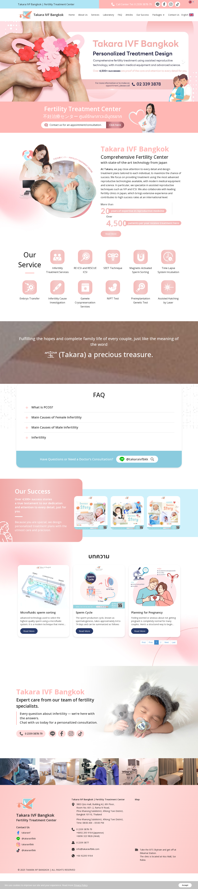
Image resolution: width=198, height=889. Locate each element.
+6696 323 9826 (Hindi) (88, 836)
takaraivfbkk (28, 844)
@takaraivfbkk (29, 838)
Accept (185, 885)
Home (72, 14)
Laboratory (108, 14)
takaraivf (26, 832)
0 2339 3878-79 (143, 4)
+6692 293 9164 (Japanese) (90, 832)
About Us (83, 14)
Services (95, 14)
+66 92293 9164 (84, 855)
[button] (15, 61)
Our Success (142, 14)
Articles (129, 14)
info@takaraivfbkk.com (87, 849)
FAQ (120, 14)
